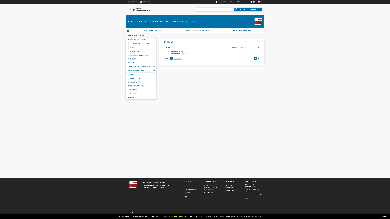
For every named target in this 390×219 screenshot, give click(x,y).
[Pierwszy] (252, 58)
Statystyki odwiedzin (231, 190)
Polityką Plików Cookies (179, 216)
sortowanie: (235, 47)
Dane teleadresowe (177, 51)
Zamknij (385, 216)
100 (181, 58)
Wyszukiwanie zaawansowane (250, 9)
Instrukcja (146, 2)
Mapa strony (134, 2)
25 (174, 58)
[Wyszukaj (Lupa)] (236, 9)
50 (177, 58)
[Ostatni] (258, 58)
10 (171, 58)
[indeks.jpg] (258, 21)
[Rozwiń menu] (154, 51)
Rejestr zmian (229, 187)
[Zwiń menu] (154, 40)
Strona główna (131, 35)
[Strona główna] (128, 30)
